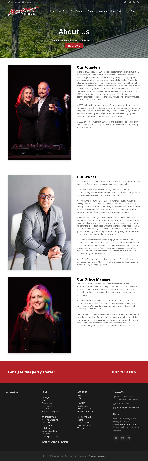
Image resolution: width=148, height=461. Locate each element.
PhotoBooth (47, 425)
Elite (43, 400)
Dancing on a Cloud (50, 436)
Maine (80, 420)
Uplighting (46, 428)
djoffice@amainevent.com (128, 408)
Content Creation (49, 431)
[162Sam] (39, 315)
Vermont (81, 428)
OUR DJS (45, 397)
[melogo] (23, 11)
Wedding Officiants (50, 420)
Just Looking (82, 406)
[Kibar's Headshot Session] (39, 222)
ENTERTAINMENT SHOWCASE (55, 442)
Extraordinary (48, 403)
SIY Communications (96, 456)
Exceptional (47, 406)
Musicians (46, 422)
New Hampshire (84, 425)
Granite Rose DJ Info (50, 411)
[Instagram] (129, 2)
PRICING (81, 403)
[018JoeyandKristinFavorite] (39, 112)
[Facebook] (125, 2)
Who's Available (84, 408)
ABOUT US (82, 392)
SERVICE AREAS (84, 417)
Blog (79, 397)
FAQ (79, 395)
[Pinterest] (134, 2)
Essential (45, 408)
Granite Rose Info (85, 411)
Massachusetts (84, 422)
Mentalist (46, 433)
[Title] (138, 2)
